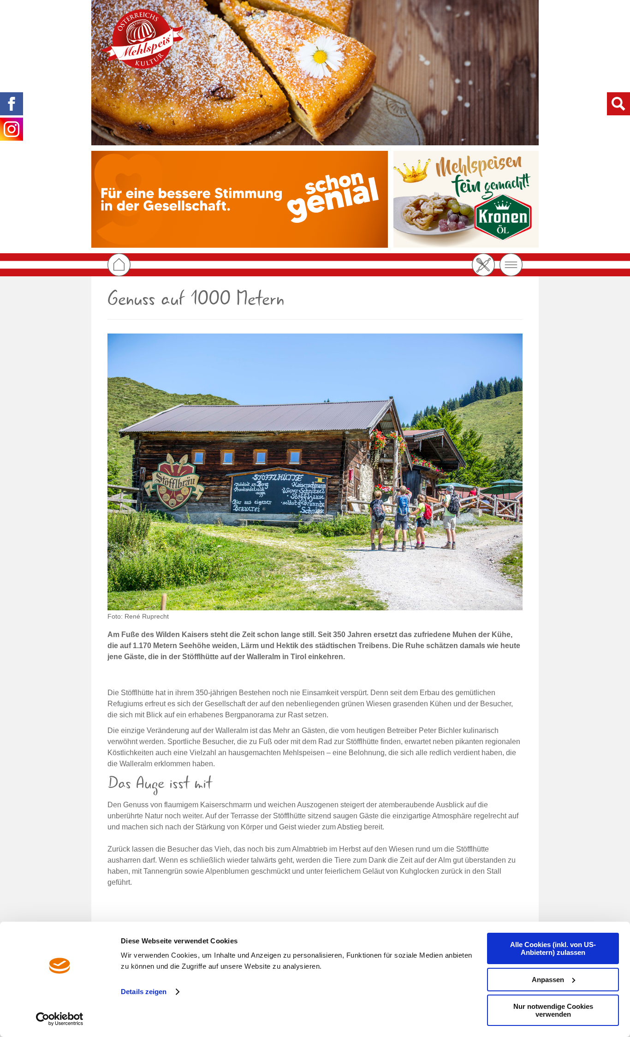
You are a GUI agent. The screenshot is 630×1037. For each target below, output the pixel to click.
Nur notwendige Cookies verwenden (553, 1010)
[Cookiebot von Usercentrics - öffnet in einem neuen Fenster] (59, 1019)
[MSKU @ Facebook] (11, 103)
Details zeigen (143, 991)
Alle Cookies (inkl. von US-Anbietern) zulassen (553, 948)
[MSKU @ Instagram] (11, 129)
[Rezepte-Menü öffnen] (483, 264)
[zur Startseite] (142, 39)
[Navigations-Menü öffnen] (511, 264)
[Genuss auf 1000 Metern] (315, 472)
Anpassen (548, 979)
